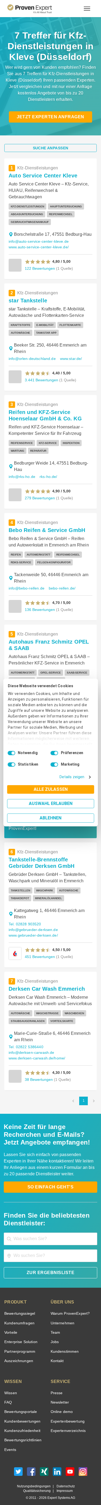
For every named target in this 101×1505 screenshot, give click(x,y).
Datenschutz (64, 1480)
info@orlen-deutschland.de (31, 352)
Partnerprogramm (19, 1345)
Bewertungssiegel (19, 1307)
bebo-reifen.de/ (59, 581)
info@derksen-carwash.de (30, 1046)
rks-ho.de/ (47, 470)
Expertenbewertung (67, 1414)
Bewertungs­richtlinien (22, 1433)
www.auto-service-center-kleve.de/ (38, 240)
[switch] (54, 753)
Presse (56, 1386)
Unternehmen (62, 1316)
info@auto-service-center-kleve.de (37, 235)
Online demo (61, 1405)
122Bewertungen (39, 261)
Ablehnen (50, 818)
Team (55, 1326)
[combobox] (50, 1232)
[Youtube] (70, 1467)
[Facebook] (31, 1467)
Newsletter (60, 1395)
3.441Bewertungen (41, 373)
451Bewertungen (39, 950)
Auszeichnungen (17, 1354)
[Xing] (44, 1467)
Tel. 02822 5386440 (25, 1040)
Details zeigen (73, 777)
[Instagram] (83, 1467)
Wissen (10, 1386)
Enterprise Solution (20, 1335)
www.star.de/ (69, 352)
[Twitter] (18, 1467)
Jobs (54, 1335)
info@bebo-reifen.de (26, 581)
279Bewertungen (39, 491)
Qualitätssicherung (38, 1484)
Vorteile (10, 1326)
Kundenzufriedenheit (21, 1424)
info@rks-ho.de (21, 470)
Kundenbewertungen (21, 1414)
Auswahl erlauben (50, 803)
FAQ (7, 1395)
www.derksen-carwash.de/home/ (37, 1051)
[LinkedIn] (57, 1467)
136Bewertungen (39, 603)
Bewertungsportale (20, 1405)
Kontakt (57, 1354)
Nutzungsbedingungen (36, 1480)
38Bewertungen (38, 1072)
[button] (38, 255)
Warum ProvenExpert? (69, 1307)
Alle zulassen (50, 789)
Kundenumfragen (18, 1316)
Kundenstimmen (64, 1345)
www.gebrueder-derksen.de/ (32, 929)
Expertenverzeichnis (67, 1424)
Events (10, 1443)
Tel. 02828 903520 (24, 917)
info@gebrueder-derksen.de (31, 923)
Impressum (64, 1484)
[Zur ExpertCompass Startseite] (36, 8)
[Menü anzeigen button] (87, 8)
